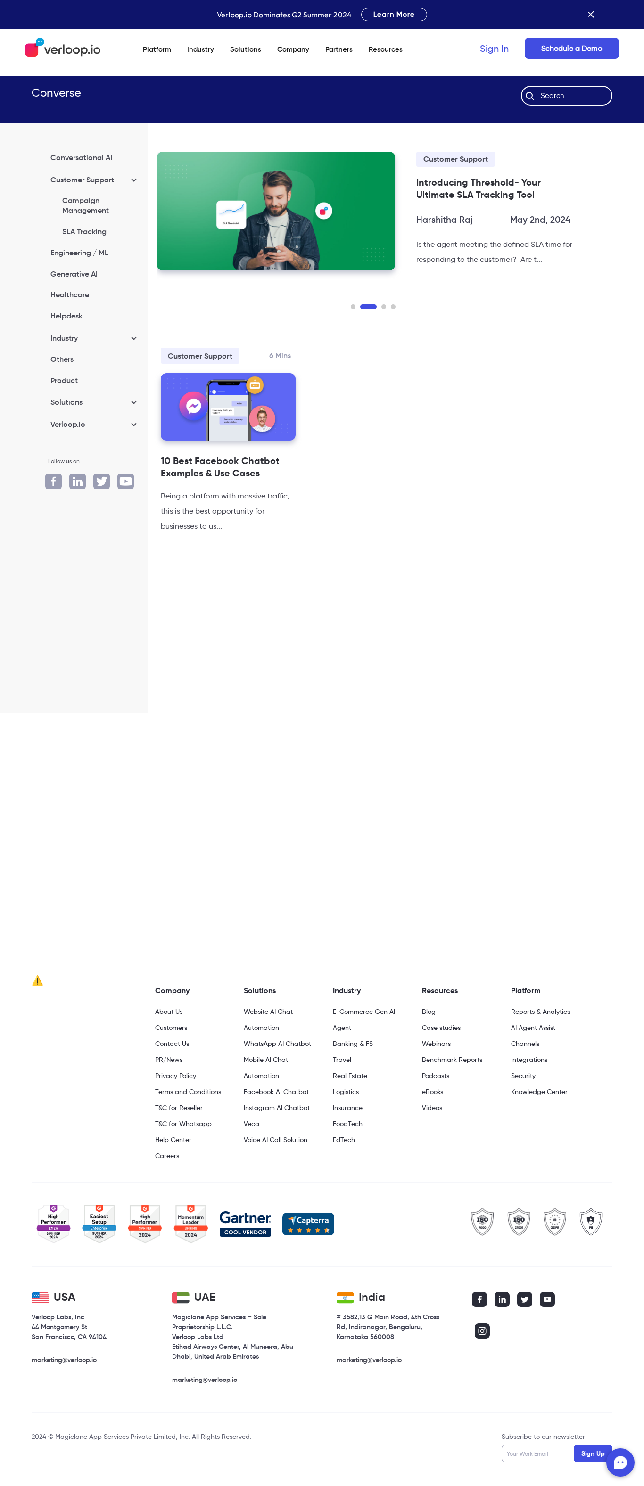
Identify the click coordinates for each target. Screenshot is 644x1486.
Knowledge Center (539, 1091)
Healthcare (69, 294)
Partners (339, 49)
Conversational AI (81, 157)
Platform (157, 49)
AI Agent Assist (533, 1027)
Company (172, 991)
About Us (168, 1011)
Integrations (529, 1059)
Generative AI (74, 273)
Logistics (346, 1091)
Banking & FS (353, 1043)
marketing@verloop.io (64, 1359)
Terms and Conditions (188, 1091)
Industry (200, 49)
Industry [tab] (64, 338)
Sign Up (593, 1453)
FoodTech (348, 1123)
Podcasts (435, 1075)
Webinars (436, 1043)
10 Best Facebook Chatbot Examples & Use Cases (220, 467)
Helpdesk (66, 315)
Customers (171, 1027)
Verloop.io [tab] (67, 424)
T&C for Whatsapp (183, 1123)
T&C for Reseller (179, 1107)
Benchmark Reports (452, 1059)
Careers (167, 1155)
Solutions (245, 49)
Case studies (441, 1027)
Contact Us (172, 1043)
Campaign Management (85, 205)
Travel (342, 1059)
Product (64, 380)
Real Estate (350, 1075)
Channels (525, 1043)
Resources (440, 991)
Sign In (494, 48)
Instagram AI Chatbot (277, 1107)
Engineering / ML (79, 252)
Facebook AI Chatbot (276, 1091)
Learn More (394, 14)
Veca (251, 1123)
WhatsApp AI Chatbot (277, 1043)
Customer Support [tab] (82, 179)
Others (62, 359)
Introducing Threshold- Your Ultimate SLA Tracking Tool (478, 188)
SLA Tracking (84, 231)
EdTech (344, 1139)
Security (523, 1075)
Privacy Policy (175, 1075)
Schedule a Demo (572, 48)
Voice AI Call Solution (275, 1139)
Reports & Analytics (540, 1011)
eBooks (432, 1091)
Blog (429, 1011)
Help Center (173, 1139)
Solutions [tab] (66, 402)
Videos (432, 1107)
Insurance (348, 1107)
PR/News (168, 1059)
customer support (455, 159)
